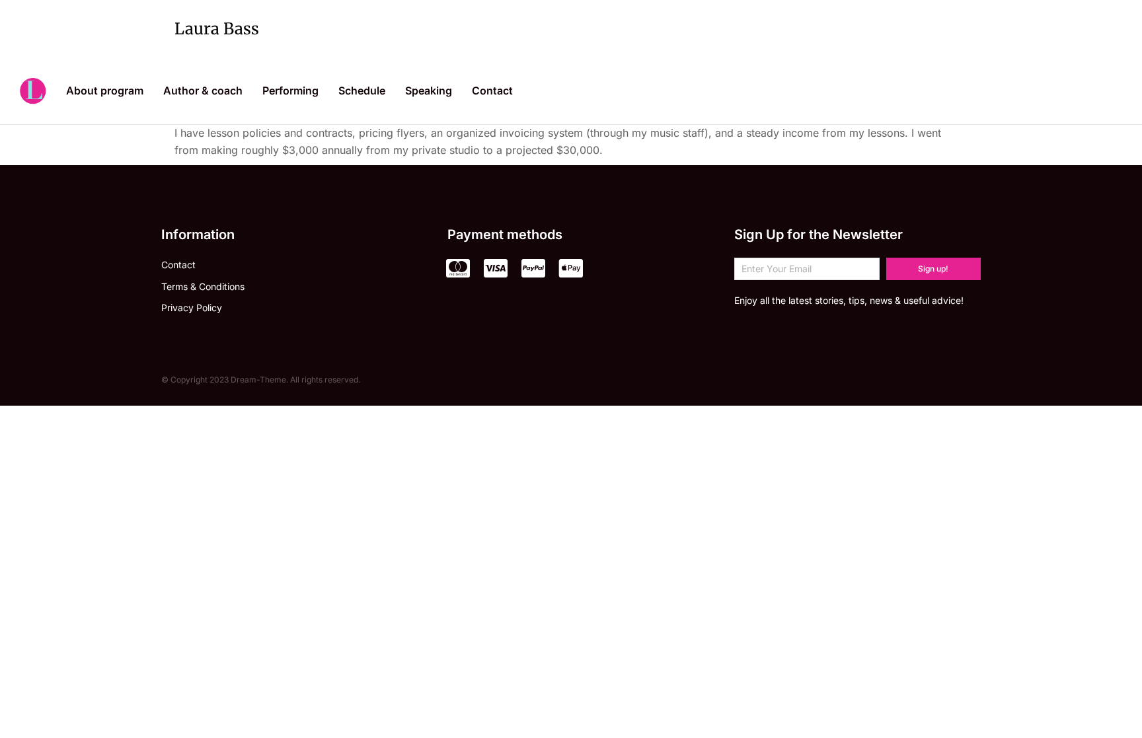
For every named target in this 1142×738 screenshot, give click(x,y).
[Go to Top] (1115, 711)
